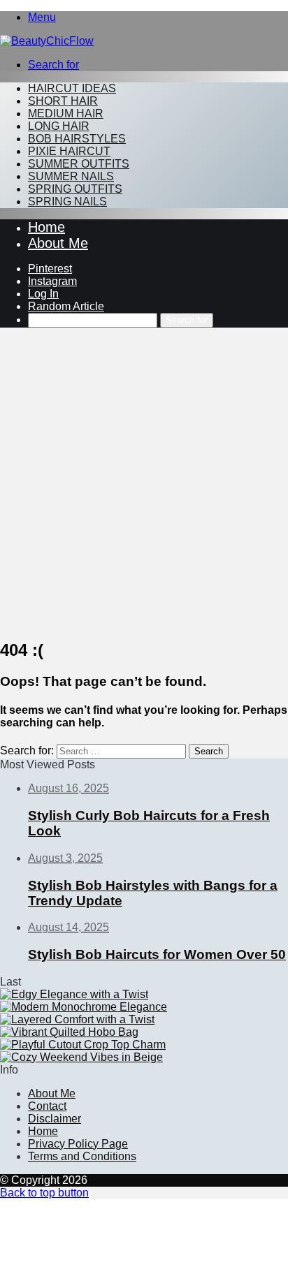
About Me (58, 243)
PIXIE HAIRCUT (69, 151)
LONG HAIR (58, 126)
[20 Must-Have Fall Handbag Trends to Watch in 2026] (69, 1032)
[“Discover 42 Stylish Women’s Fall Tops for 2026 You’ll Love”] (83, 1044)
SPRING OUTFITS (75, 189)
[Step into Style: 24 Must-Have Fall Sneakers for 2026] (83, 1007)
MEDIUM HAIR (65, 113)
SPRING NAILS (67, 201)
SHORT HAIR (63, 101)
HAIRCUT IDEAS (72, 88)
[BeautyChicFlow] (47, 41)
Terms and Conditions (82, 1156)
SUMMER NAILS (71, 176)
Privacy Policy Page (78, 1144)
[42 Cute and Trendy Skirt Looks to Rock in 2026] (74, 994)
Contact (47, 1106)
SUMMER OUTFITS (78, 164)
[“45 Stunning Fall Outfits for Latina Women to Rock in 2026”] (81, 1057)
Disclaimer (54, 1119)
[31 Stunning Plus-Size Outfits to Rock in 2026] (77, 1019)
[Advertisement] (144, 483)
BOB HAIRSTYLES (77, 139)
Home (46, 227)
